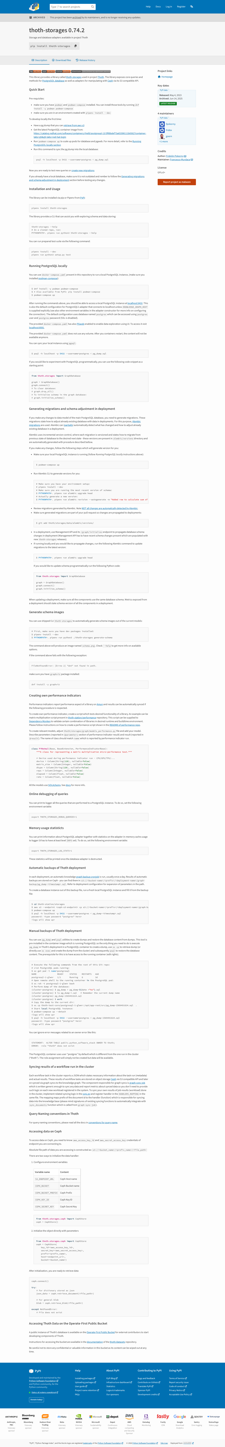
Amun (100, 704)
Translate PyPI (144, 1386)
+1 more (163, 141)
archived (76, 17)
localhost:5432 (135, 303)
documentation (95, 1342)
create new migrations (82, 170)
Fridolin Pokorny (174, 156)
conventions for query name (102, 1122)
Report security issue (179, 1382)
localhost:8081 (36, 327)
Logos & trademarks (115, 1390)
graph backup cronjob (87, 877)
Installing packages (84, 1378)
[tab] (39, 60)
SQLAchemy (54, 785)
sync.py (86, 1094)
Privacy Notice (176, 1390)
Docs (158, 6)
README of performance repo (125, 725)
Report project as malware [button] (177, 182)
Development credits (147, 1394)
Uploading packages (84, 1382)
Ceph (110, 80)
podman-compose (47, 278)
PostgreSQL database (53, 80)
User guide (80, 1386)
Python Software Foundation (42, 1380)
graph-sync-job (137, 1083)
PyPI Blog (110, 1378)
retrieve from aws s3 (74, 125)
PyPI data (163, 90)
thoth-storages (73, 77)
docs (68, 785)
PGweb (80, 324)
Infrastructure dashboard (118, 1382)
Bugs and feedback (146, 1378)
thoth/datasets (117, 1342)
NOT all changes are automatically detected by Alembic (110, 508)
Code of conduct (176, 1386)
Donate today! (36, 1399)
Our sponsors (112, 1394)
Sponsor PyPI (144, 1390)
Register (181, 6)
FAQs (77, 1394)
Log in (169, 6)
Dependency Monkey (40, 721)
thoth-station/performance (82, 717)
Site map (164, 1443)
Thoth (101, 77)
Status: (44, 1392)
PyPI (82, 197)
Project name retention (86, 1390)
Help (148, 6)
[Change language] (192, 6)
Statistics (110, 1386)
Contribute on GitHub (148, 1382)
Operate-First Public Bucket (101, 1332)
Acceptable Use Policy (179, 1394)
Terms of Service (176, 1378)
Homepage (167, 76)
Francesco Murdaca (180, 159)
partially (68, 425)
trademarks (87, 1443)
